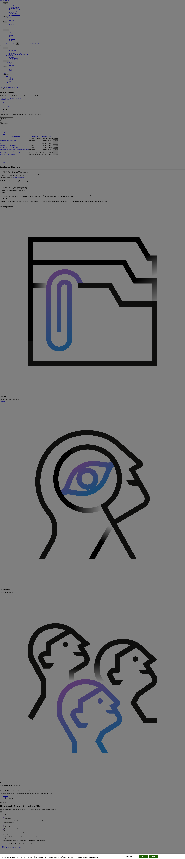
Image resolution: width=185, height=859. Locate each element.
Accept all (153, 856)
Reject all (143, 856)
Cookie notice (7, 857)
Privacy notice (15, 857)
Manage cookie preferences (131, 856)
